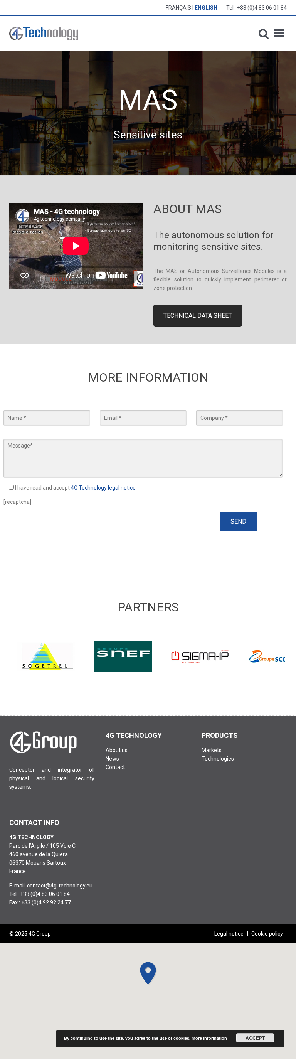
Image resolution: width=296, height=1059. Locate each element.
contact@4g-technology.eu (59, 885)
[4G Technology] (43, 33)
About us (117, 750)
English (206, 8)
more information (209, 1038)
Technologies (218, 759)
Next (277, 656)
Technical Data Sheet (197, 315)
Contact (115, 767)
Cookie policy (267, 934)
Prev (19, 656)
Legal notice (229, 934)
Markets (212, 750)
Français (178, 8)
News (112, 759)
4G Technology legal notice (103, 488)
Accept (255, 1037)
